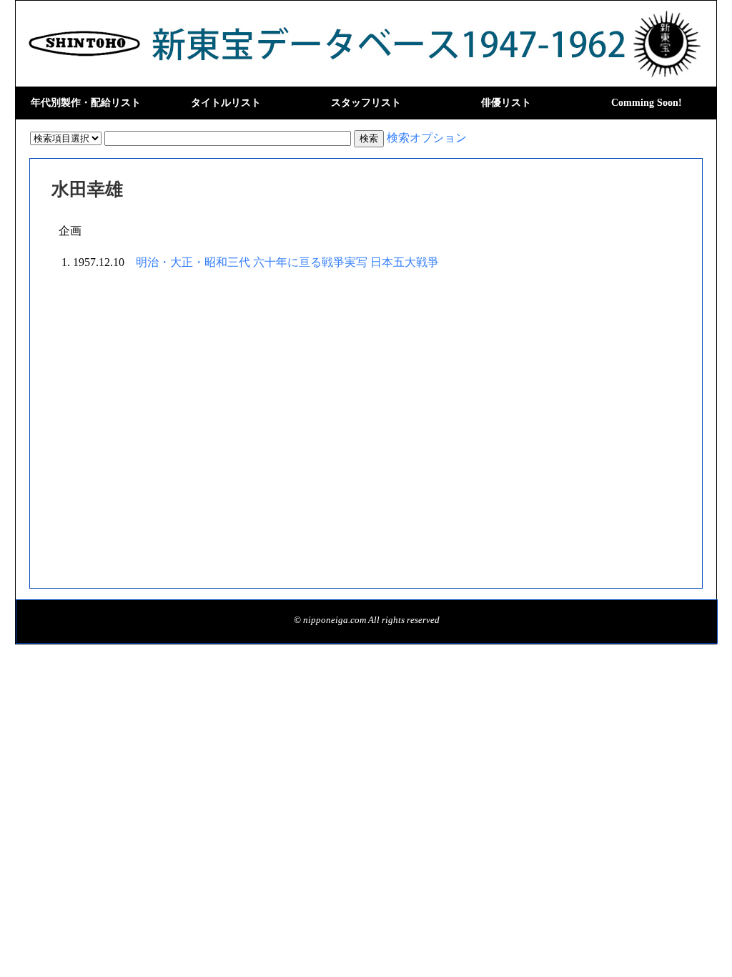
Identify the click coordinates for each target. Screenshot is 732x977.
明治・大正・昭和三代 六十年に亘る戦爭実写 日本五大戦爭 (287, 262)
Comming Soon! (646, 102)
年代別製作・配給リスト (86, 102)
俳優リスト (506, 102)
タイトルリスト (226, 102)
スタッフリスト (366, 102)
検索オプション (427, 138)
